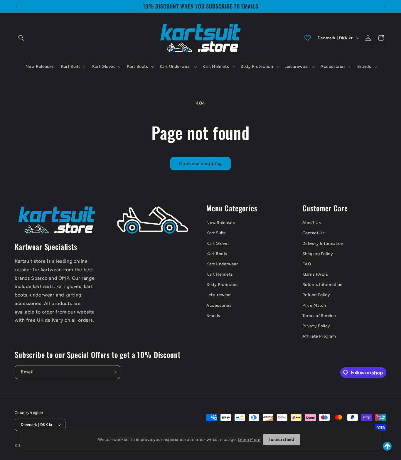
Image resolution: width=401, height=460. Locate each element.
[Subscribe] (113, 372)
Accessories (219, 305)
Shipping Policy (317, 253)
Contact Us (313, 232)
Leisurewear (218, 294)
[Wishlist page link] (307, 38)
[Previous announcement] (16, 6)
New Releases (220, 222)
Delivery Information (322, 243)
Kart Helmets (219, 274)
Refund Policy (316, 294)
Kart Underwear (222, 264)
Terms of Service (319, 315)
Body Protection (222, 284)
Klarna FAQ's (315, 274)
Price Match (314, 305)
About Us (311, 222)
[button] (21, 37)
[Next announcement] (384, 6)
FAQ (306, 264)
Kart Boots (217, 253)
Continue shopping (200, 163)
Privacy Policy (316, 325)
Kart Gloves (218, 243)
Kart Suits (216, 232)
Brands (213, 315)
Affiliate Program (319, 336)
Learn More (249, 439)
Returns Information (322, 284)
